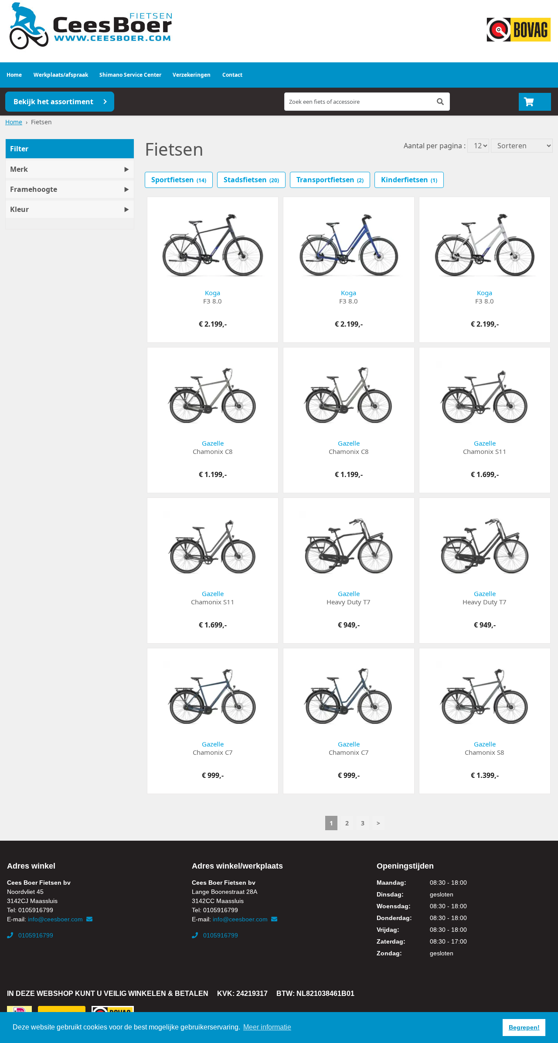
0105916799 (35, 935)
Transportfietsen (330, 179)
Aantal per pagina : (435, 145)
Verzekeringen (192, 74)
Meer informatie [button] (267, 1027)
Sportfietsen (178, 179)
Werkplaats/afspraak (61, 74)
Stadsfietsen (251, 179)
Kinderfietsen (409, 179)
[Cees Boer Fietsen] (90, 26)
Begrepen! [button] (524, 1027)
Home (14, 74)
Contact (232, 74)
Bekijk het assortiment (53, 101)
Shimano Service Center (130, 74)
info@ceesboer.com (56, 919)
